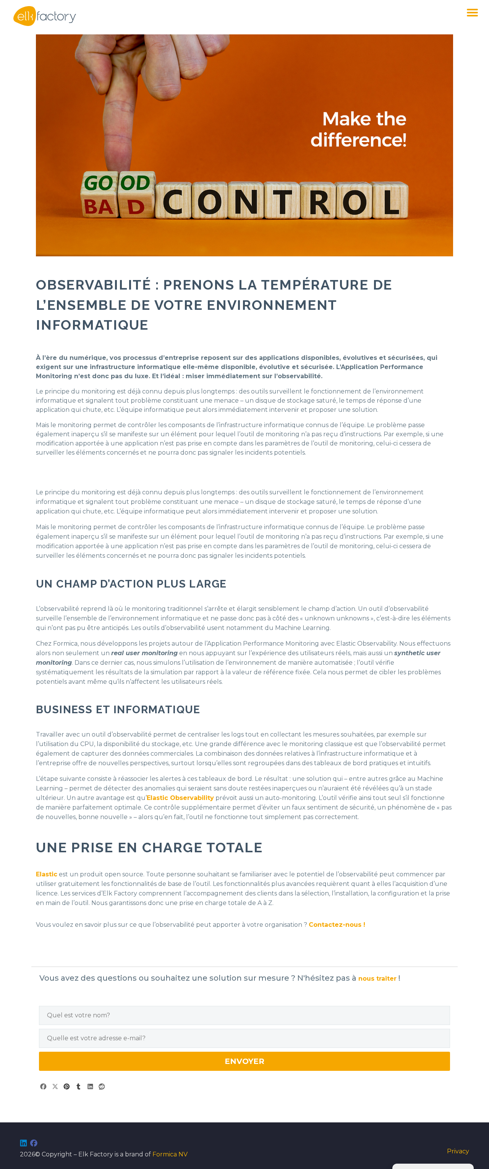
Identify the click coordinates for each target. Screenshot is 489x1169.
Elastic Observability (180, 797)
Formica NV (170, 1154)
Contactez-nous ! (337, 924)
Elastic (46, 874)
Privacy (458, 1151)
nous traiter (378, 978)
